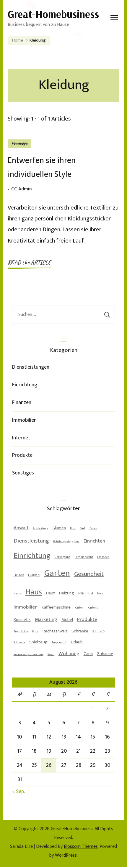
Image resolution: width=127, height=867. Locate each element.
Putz (35, 631)
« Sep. (18, 791)
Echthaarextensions (66, 541)
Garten (57, 573)
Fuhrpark (34, 575)
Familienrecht (84, 557)
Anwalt (21, 528)
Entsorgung (63, 557)
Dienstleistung (31, 540)
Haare (17, 593)
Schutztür (98, 631)
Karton (79, 607)
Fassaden (103, 557)
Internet (21, 438)
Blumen (59, 528)
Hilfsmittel (85, 593)
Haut (50, 593)
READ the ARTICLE (29, 262)
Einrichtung (24, 384)
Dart (82, 528)
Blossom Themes (81, 846)
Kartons (93, 607)
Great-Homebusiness (53, 14)
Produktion (21, 631)
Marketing (46, 619)
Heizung (66, 593)
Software (19, 642)
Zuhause (105, 653)
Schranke (79, 631)
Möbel (67, 619)
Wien (51, 654)
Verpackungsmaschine (28, 654)
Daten (93, 528)
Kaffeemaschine (56, 607)
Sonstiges (23, 473)
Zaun (88, 653)
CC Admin (21, 189)
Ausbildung (40, 528)
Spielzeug (38, 642)
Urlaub (77, 642)
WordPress (66, 855)
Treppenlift (59, 642)
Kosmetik (22, 619)
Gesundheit (89, 574)
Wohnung (68, 654)
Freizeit (19, 575)
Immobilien (24, 420)
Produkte (19, 143)
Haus (33, 592)
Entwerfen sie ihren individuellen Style (42, 167)
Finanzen (21, 402)
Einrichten (94, 541)
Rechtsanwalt (55, 631)
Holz (100, 593)
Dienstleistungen (30, 367)
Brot (73, 528)
